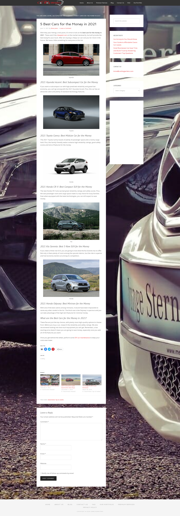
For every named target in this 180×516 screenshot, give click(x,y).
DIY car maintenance (82, 338)
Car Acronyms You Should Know (125, 39)
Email (43, 454)
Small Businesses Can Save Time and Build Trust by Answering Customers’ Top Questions (125, 50)
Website (43, 463)
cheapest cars (62, 35)
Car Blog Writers (51, 3)
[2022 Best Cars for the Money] (49, 379)
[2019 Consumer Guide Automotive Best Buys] (70, 379)
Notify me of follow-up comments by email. (58, 473)
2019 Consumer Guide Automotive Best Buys (68, 387)
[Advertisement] (126, 132)
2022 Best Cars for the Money (49, 386)
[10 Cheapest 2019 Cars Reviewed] (92, 379)
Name (43, 444)
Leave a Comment (65, 28)
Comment (44, 422)
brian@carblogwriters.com (123, 71)
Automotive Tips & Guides (56, 400)
